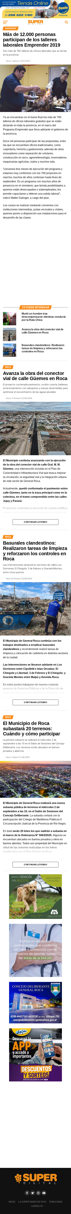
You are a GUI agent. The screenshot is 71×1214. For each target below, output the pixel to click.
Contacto (37, 1206)
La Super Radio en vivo (32, 1202)
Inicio (12, 1202)
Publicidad (55, 1202)
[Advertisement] (35, 266)
